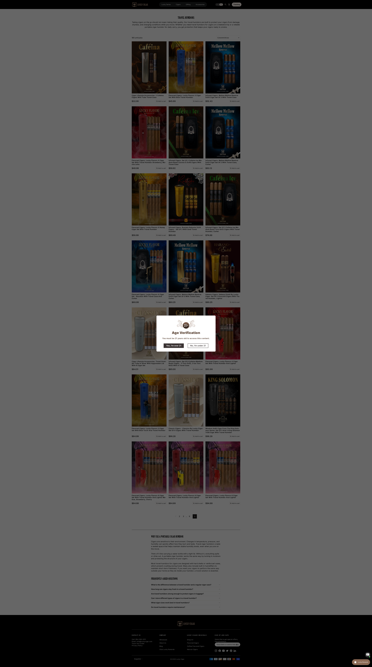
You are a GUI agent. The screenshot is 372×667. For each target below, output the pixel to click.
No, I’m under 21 (198, 345)
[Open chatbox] (367, 654)
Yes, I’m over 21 (173, 345)
